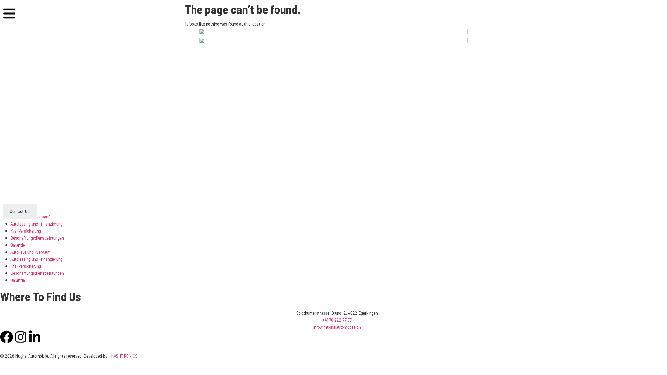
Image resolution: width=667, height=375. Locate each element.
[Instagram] (20, 336)
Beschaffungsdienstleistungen (37, 238)
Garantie (17, 245)
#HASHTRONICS (123, 356)
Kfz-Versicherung (25, 231)
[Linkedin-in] (34, 336)
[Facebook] (6, 336)
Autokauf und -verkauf (30, 252)
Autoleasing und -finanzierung (36, 259)
